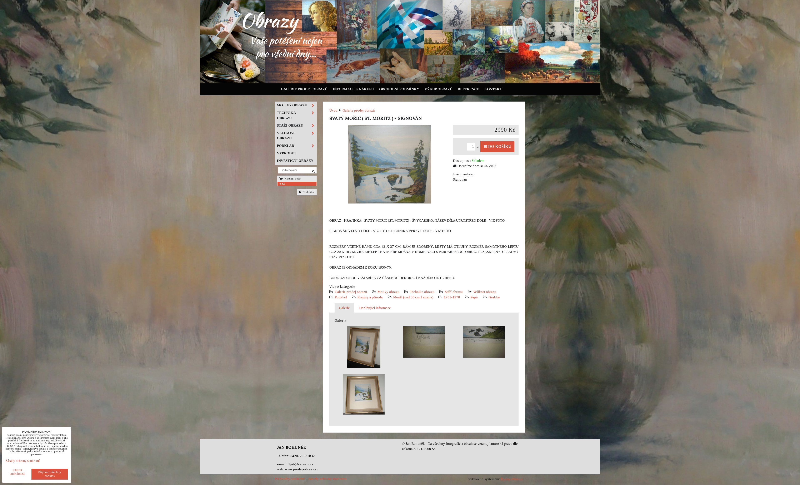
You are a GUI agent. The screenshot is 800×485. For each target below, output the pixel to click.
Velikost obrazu (484, 292)
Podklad (341, 297)
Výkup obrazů (438, 89)
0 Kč (282, 183)
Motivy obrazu (388, 292)
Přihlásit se (308, 192)
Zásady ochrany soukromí (327, 479)
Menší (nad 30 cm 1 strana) (413, 297)
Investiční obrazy (295, 161)
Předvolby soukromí (290, 479)
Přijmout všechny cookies (49, 474)
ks (478, 147)
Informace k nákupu (353, 89)
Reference (468, 89)
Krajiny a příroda (370, 297)
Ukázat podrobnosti (17, 471)
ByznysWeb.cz (512, 479)
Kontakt (493, 89)
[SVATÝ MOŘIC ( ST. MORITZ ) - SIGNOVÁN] (389, 165)
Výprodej (286, 153)
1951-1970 (452, 297)
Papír (474, 297)
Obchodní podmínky (399, 89)
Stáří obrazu (454, 292)
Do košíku (499, 146)
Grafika (494, 297)
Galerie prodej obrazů (304, 89)
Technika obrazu (422, 292)
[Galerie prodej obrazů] (400, 82)
